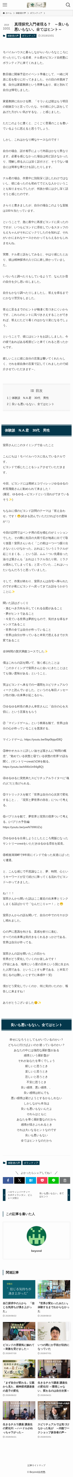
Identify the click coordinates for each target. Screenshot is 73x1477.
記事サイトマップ (36, 1465)
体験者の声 (13, 35)
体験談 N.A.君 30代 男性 (30, 397)
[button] (8, 1180)
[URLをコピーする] (65, 1180)
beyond (36, 1250)
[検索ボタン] (68, 5)
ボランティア (28, 35)
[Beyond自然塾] (36, 5)
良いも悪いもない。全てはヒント (33, 404)
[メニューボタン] (5, 5)
